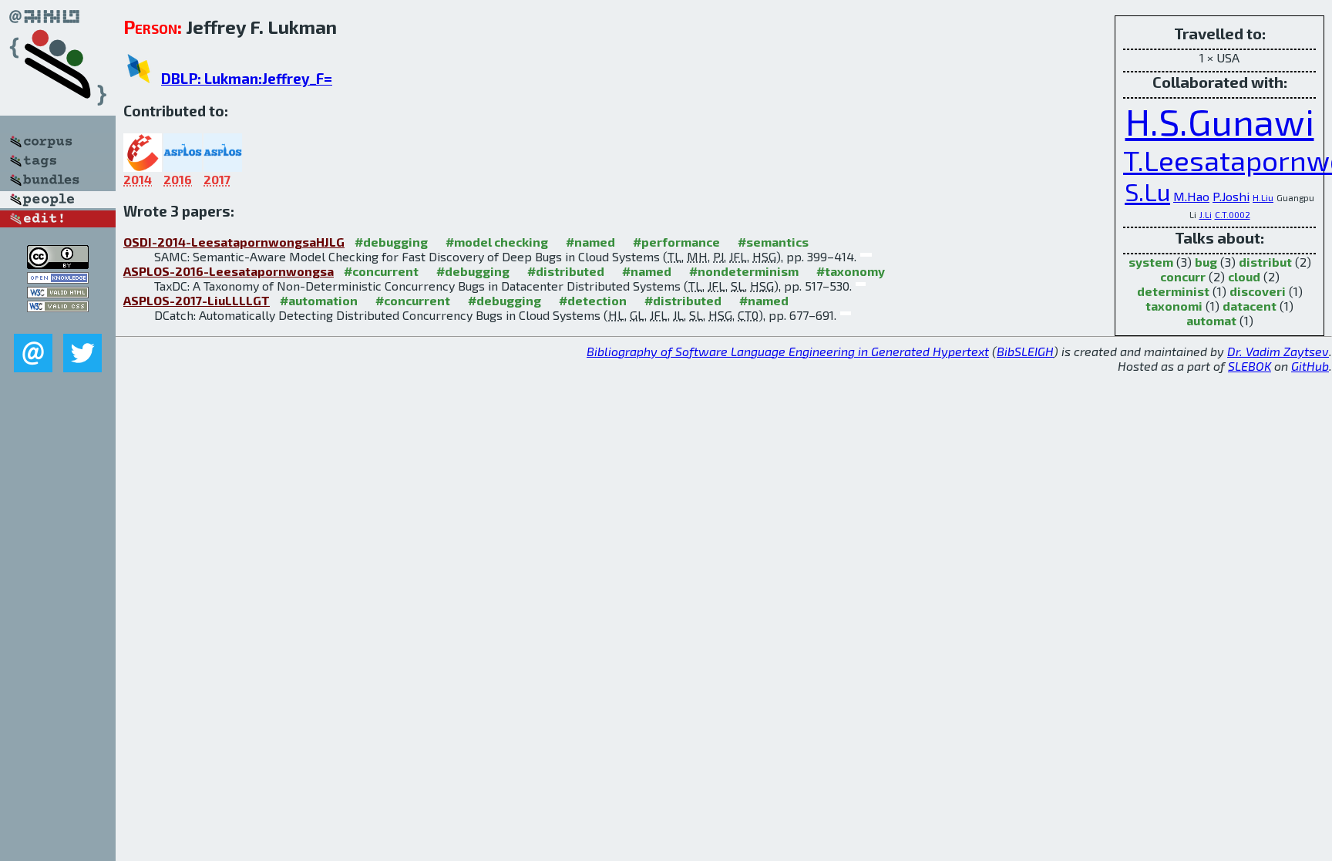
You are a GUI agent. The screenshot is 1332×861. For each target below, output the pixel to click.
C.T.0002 (1232, 214)
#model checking (497, 241)
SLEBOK (1249, 365)
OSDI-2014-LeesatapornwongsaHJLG (234, 241)
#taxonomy (850, 271)
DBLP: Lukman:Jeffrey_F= (246, 78)
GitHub (1310, 365)
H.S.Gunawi (1219, 121)
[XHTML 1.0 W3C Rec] (58, 293)
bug (1206, 261)
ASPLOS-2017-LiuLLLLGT (196, 300)
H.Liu (1263, 197)
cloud (1244, 276)
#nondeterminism (744, 271)
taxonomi (1173, 305)
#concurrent (381, 271)
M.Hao (1191, 196)
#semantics (773, 241)
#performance (676, 241)
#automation (319, 300)
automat (1211, 320)
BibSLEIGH (1025, 351)
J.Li (1205, 214)
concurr (1183, 276)
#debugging (391, 241)
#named (590, 241)
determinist (1173, 291)
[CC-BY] (58, 264)
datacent (1249, 305)
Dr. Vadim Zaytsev (1278, 351)
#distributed (565, 271)
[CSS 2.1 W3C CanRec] (58, 322)
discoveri (1257, 291)
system (1150, 261)
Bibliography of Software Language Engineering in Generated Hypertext (788, 351)
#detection (593, 300)
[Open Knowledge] (58, 278)
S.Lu (1147, 191)
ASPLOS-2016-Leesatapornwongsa (228, 271)
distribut (1265, 261)
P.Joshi (1231, 196)
